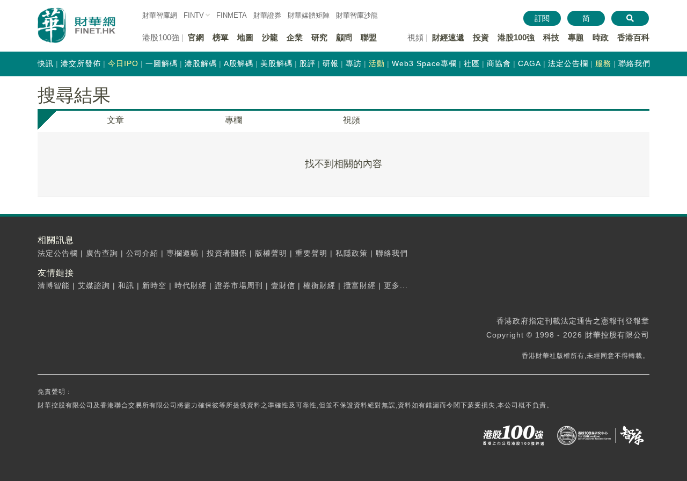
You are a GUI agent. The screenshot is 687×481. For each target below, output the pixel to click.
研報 (331, 63)
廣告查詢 (102, 253)
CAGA (529, 63)
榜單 (221, 37)
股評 (307, 63)
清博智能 (54, 285)
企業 (295, 37)
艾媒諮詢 (94, 285)
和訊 (126, 285)
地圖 (245, 37)
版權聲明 (271, 253)
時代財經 (190, 285)
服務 (603, 63)
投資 (481, 37)
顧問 (344, 37)
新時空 (154, 285)
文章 (115, 120)
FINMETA (231, 15)
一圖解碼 (161, 63)
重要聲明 (311, 253)
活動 (377, 63)
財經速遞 (448, 37)
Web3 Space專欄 (424, 63)
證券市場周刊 (239, 285)
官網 (196, 37)
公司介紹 (142, 253)
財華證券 (267, 15)
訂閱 (542, 18)
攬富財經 (360, 285)
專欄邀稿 (182, 253)
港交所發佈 (81, 63)
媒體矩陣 (309, 15)
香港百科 (633, 37)
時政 (601, 37)
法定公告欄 (568, 63)
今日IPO (123, 63)
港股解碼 (201, 63)
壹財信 (283, 285)
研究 (319, 37)
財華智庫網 (159, 15)
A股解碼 (238, 63)
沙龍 (270, 37)
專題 (576, 37)
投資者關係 (227, 253)
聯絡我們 (634, 63)
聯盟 (369, 37)
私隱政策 (351, 253)
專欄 (233, 120)
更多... (396, 285)
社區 (472, 63)
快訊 (46, 63)
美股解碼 (276, 63)
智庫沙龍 (357, 15)
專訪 (354, 63)
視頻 (351, 120)
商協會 (499, 63)
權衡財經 (319, 285)
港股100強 (516, 37)
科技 (551, 37)
